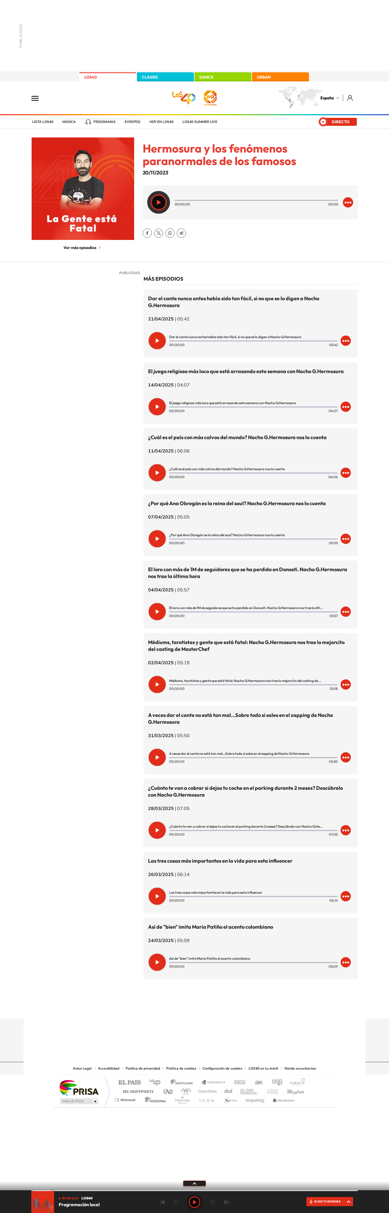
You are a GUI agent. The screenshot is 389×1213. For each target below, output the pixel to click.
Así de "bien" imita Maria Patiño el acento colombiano (210, 927)
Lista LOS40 (42, 122)
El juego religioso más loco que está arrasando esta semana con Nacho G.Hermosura (246, 371)
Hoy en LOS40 (161, 122)
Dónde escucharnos (300, 1068)
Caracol (296, 1082)
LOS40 (90, 77)
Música (69, 122)
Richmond (125, 1098)
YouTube (183, 1007)
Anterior (162, 1202)
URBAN (264, 77)
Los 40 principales (156, 1082)
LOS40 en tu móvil (263, 1068)
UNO (168, 1089)
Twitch (217, 1007)
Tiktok (171, 1007)
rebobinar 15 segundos (176, 1202)
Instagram (160, 1007)
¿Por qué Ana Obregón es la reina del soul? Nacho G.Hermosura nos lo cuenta (237, 503)
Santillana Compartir (213, 1082)
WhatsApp (170, 233)
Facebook (147, 233)
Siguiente (226, 1202)
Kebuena (290, 1089)
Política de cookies (181, 1068)
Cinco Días (207, 1089)
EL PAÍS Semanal (249, 1089)
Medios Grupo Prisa (78, 1101)
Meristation (283, 1098)
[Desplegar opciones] (348, 202)
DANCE (206, 77)
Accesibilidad (108, 1068)
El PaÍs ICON (206, 1098)
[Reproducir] (158, 202)
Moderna (154, 1098)
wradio (185, 1089)
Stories (228, 1007)
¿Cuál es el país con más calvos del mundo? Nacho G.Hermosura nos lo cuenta (237, 437)
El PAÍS (129, 1082)
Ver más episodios (80, 247)
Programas (104, 122)
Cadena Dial (228, 1089)
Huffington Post (136, 1089)
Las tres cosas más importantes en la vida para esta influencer (220, 861)
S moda (230, 1098)
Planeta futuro (270, 1089)
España (327, 97)
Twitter (158, 233)
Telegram (181, 233)
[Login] (350, 98)
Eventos (132, 122)
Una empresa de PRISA (78, 1087)
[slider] (194, 1190)
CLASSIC (150, 77)
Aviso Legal (82, 1068)
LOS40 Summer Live (200, 122)
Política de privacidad (143, 1068)
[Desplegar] (194, 1183)
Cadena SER (238, 1082)
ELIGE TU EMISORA (327, 1201)
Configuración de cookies (222, 1068)
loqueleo (255, 1098)
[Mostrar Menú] (39, 98)
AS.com (256, 1082)
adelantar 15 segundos (212, 1202)
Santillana (183, 1082)
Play (194, 1202)
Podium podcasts (182, 1098)
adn (275, 1082)
